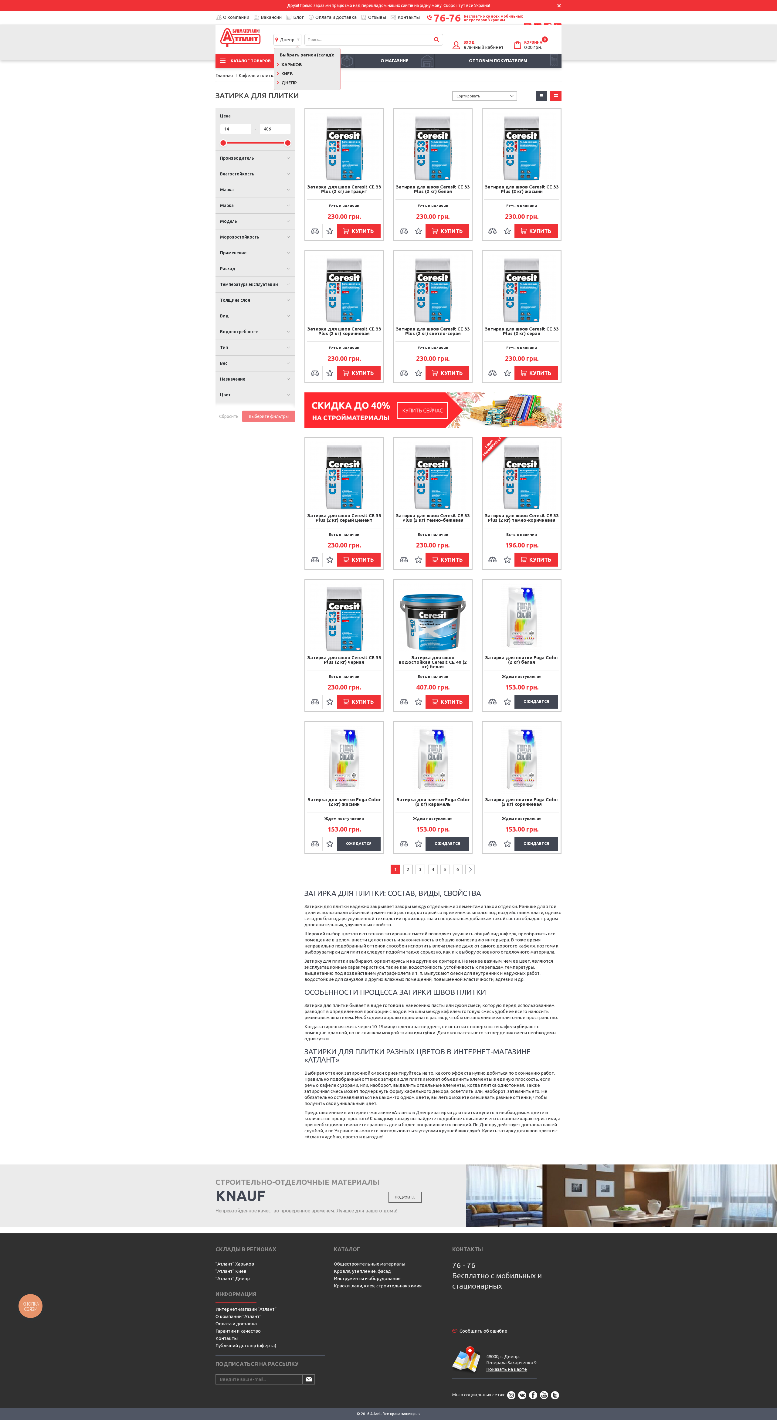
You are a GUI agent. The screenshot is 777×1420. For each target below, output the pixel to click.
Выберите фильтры (269, 416)
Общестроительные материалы (369, 1263)
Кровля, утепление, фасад (362, 1271)
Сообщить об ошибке (483, 1331)
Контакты (409, 17)
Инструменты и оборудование (367, 1278)
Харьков (291, 64)
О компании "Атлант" (238, 1316)
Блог (298, 17)
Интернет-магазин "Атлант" (246, 1309)
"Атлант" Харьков (234, 1263)
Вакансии (271, 17)
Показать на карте (506, 1369)
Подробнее (405, 1197)
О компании (236, 17)
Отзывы (377, 17)
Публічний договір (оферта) (245, 1345)
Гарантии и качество (238, 1331)
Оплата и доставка (336, 17)
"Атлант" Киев (230, 1271)
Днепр (286, 39)
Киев (286, 73)
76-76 (447, 18)
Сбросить (229, 416)
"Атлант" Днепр (232, 1278)
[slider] (223, 143)
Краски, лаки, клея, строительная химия (378, 1285)
